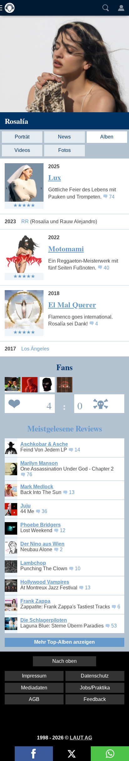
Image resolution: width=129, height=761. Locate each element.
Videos (22, 150)
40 (106, 267)
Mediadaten (34, 687)
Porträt (22, 136)
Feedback (95, 699)
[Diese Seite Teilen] (34, 753)
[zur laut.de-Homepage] (8, 8)
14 (77, 449)
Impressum (34, 675)
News (64, 136)
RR (59, 221)
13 (72, 492)
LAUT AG (81, 737)
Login (121, 8)
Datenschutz (95, 675)
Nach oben (64, 661)
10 (77, 568)
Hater (78, 403)
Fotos (64, 150)
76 (29, 474)
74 (112, 196)
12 (62, 530)
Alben (106, 136)
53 (114, 625)
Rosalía (16, 120)
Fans (28, 403)
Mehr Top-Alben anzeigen (64, 642)
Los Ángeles (35, 348)
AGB (34, 699)
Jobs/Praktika (95, 687)
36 (44, 511)
